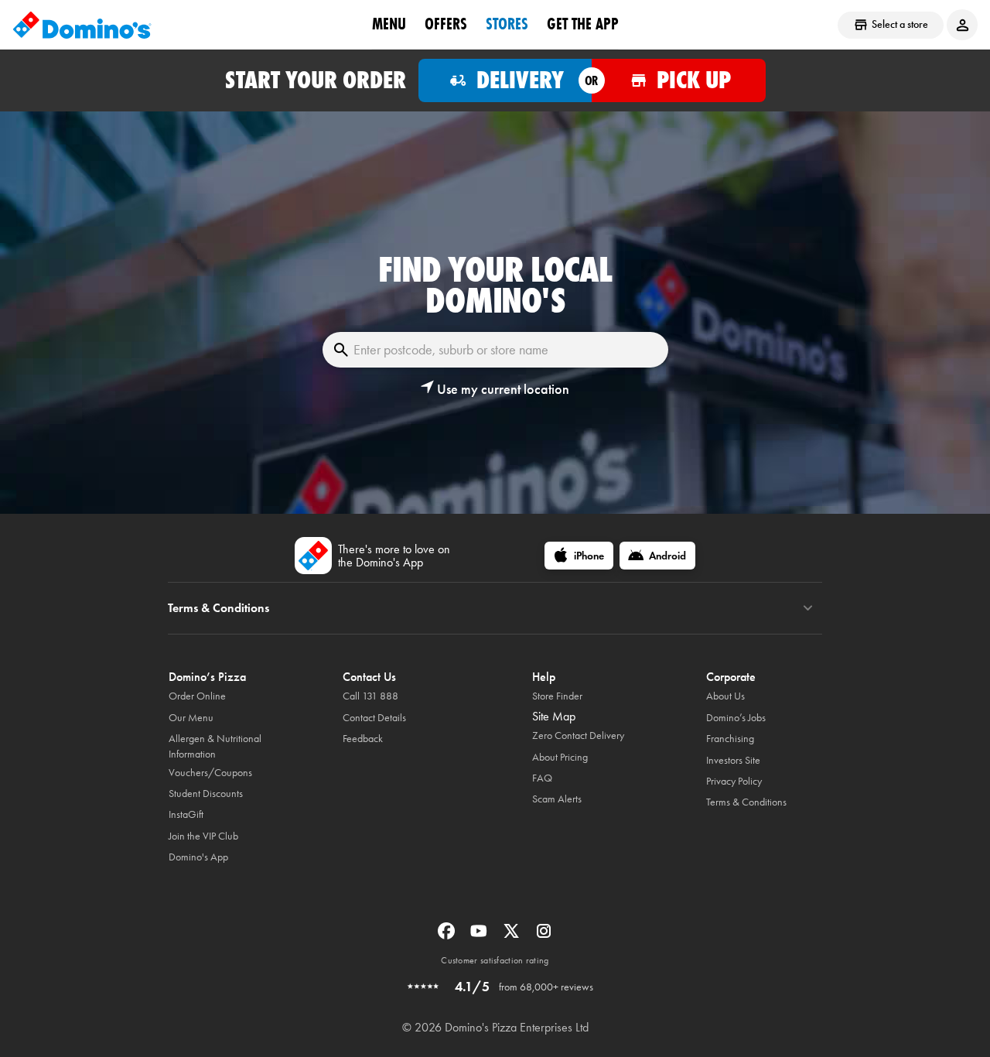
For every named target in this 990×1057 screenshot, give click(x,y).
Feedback (363, 738)
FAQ (542, 778)
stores (507, 24)
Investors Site (733, 760)
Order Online (197, 696)
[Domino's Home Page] (82, 25)
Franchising (730, 738)
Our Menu (191, 717)
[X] (513, 936)
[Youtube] (480, 936)
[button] (495, 389)
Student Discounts (206, 793)
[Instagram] (543, 936)
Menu (389, 24)
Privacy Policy (734, 781)
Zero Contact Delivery (578, 735)
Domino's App (198, 857)
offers (446, 24)
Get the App (583, 24)
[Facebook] (448, 936)
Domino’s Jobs (736, 717)
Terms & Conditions (746, 802)
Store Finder (557, 696)
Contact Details (374, 717)
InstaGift (186, 814)
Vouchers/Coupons (210, 772)
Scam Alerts (557, 799)
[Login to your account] (962, 24)
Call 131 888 (370, 696)
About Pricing (560, 757)
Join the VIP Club (203, 836)
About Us (725, 696)
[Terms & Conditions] (808, 608)
